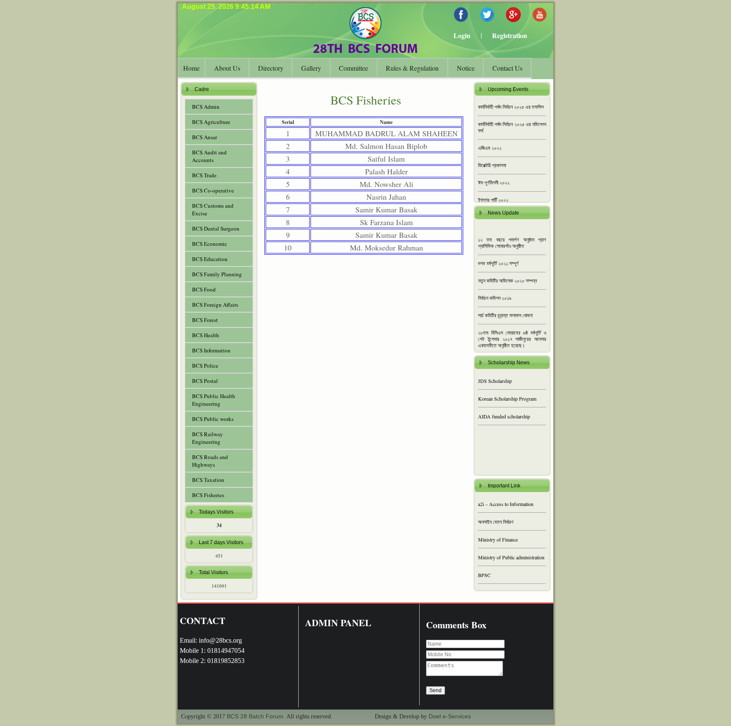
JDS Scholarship (495, 380)
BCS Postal (205, 381)
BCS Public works (213, 419)
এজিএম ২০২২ (490, 148)
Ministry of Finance (498, 539)
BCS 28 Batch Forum (255, 716)
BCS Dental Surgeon (215, 228)
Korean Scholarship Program (507, 398)
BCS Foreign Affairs (215, 304)
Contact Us (507, 67)
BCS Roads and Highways (210, 460)
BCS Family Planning (217, 274)
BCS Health (205, 335)
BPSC (484, 575)
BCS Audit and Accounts (209, 156)
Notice (466, 67)
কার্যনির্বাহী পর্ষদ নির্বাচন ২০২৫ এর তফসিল (511, 107)
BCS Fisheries (208, 495)
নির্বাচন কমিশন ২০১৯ (494, 291)
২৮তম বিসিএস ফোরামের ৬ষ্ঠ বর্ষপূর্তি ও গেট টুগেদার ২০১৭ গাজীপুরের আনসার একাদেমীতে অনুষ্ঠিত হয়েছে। (512, 332)
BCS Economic (209, 244)
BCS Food (204, 289)
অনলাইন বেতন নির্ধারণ (496, 521)
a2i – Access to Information (505, 503)
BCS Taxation (208, 480)
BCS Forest (205, 320)
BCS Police (205, 365)
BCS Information (211, 350)
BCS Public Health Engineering (213, 399)
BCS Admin (206, 106)
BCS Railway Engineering (207, 438)
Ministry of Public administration (511, 557)
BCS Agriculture (211, 122)
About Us (227, 67)
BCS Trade (204, 175)
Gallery (311, 67)
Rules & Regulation (412, 67)
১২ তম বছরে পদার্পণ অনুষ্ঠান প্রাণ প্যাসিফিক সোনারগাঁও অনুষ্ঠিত (512, 236)
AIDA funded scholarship (504, 416)
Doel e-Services (450, 716)
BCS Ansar (204, 137)
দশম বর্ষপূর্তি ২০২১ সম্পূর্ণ (498, 257)
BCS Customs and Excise (213, 209)
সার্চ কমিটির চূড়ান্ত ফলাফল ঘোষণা (505, 309)
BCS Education (210, 259)
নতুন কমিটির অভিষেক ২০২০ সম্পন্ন (507, 274)
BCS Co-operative (213, 190)
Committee (353, 67)
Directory (270, 67)
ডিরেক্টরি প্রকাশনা (492, 165)
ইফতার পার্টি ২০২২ (493, 200)
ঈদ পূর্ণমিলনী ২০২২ (494, 183)
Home (191, 67)
